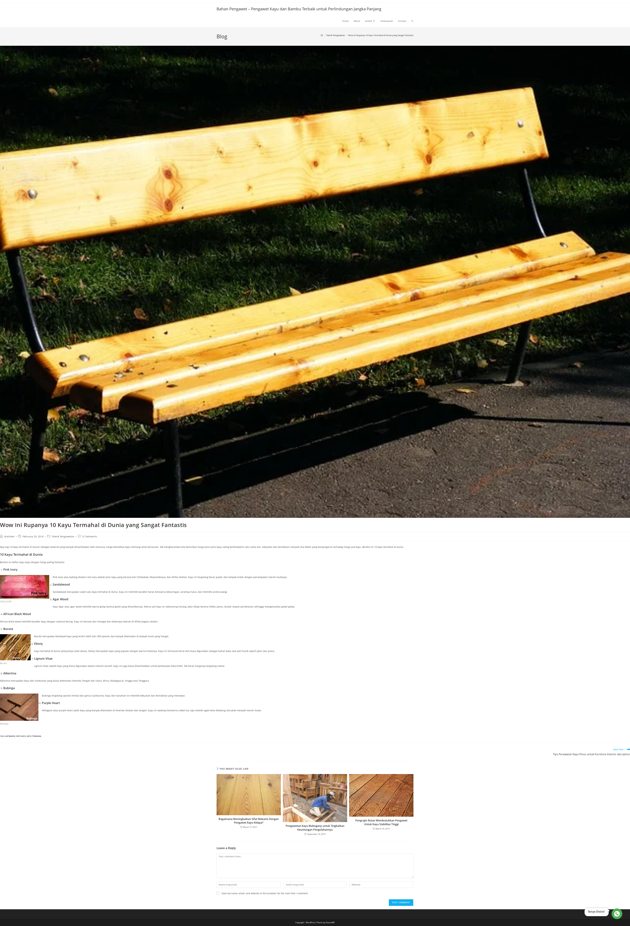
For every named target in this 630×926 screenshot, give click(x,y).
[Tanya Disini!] (616, 913)
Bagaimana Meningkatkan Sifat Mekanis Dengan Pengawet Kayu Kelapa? (249, 820)
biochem (9, 536)
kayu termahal (34, 736)
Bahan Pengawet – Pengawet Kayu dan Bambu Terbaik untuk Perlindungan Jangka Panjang (299, 8)
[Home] (322, 35)
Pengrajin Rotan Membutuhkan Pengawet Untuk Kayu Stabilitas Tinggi (381, 822)
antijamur (10, 736)
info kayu (21, 736)
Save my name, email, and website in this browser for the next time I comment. (264, 893)
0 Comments (89, 536)
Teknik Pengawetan (63, 536)
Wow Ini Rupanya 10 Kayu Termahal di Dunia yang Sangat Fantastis (380, 35)
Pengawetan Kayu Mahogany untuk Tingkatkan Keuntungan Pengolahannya (315, 827)
